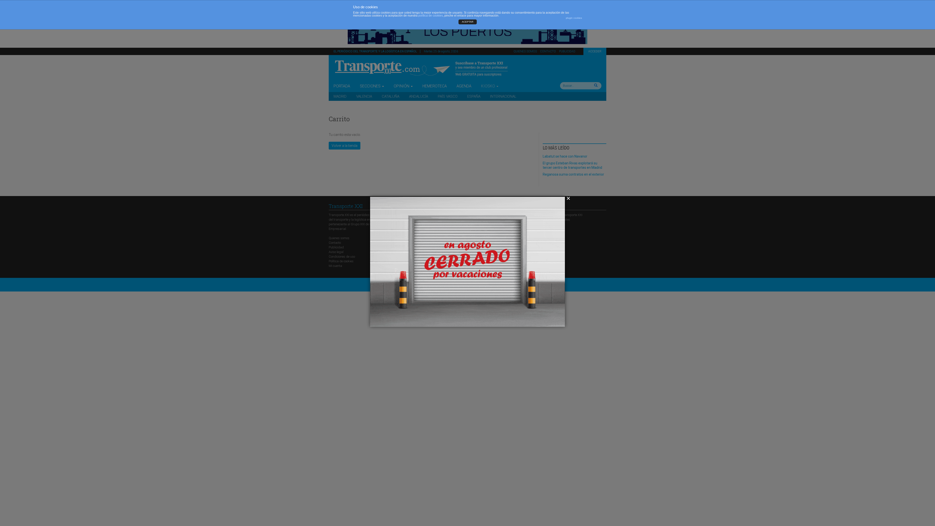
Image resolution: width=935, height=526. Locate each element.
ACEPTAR (467, 21)
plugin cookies (574, 18)
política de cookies (430, 15)
